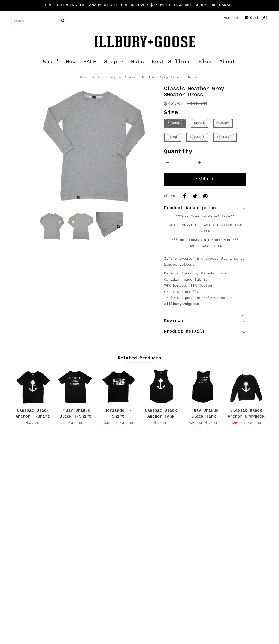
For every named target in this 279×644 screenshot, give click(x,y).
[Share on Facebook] (185, 196)
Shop (110, 62)
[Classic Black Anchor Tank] (161, 386)
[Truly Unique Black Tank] (203, 386)
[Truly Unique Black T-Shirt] (75, 386)
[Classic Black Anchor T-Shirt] (32, 386)
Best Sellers (171, 62)
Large (172, 137)
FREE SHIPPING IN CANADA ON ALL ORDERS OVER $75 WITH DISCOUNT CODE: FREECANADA (139, 5)
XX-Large (225, 137)
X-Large (197, 137)
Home (84, 77)
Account (231, 18)
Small (199, 123)
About (227, 62)
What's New (59, 62)
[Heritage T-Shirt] (118, 386)
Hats (137, 62)
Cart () (258, 18)
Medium (222, 123)
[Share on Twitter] (195, 196)
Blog (205, 62)
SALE (89, 62)
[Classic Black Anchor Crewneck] (246, 386)
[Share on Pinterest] (205, 196)
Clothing (107, 77)
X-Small (175, 123)
